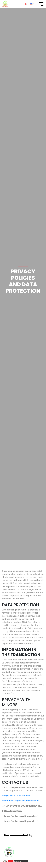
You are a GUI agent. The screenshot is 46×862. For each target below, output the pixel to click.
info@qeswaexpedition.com (16, 795)
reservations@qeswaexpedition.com (20, 800)
